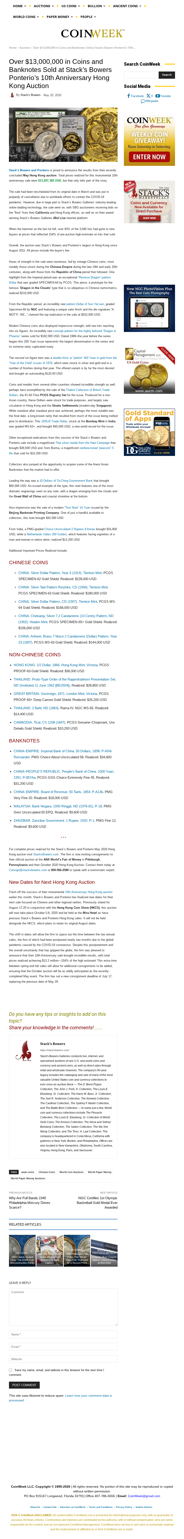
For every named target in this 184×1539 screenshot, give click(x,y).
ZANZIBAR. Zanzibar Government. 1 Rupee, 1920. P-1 (54, 820)
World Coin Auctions (71, 1172)
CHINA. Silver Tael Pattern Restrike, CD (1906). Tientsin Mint (63, 587)
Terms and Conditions (101, 1507)
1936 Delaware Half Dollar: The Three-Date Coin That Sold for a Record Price (77, 1258)
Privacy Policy (124, 1507)
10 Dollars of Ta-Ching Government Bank (66, 480)
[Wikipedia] (143, 101)
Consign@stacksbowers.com (28, 870)
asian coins (27, 1172)
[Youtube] (157, 96)
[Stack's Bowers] (12, 95)
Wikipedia (152, 101)
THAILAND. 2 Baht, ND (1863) (36, 708)
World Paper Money (100, 1172)
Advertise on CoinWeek (72, 1507)
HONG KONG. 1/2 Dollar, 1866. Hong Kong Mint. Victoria (56, 665)
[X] (148, 96)
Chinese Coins (47, 1172)
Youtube (165, 96)
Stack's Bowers (30, 94)
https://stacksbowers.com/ (54, 1050)
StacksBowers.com (46, 854)
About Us (35, 1507)
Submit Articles (144, 1507)
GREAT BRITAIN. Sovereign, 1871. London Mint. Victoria (55, 694)
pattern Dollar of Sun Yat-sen (85, 304)
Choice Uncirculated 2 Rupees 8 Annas (69, 529)
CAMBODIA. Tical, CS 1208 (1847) (39, 722)
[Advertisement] (149, 254)
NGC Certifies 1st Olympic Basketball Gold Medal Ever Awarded (97, 1202)
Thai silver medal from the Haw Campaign (82, 442)
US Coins (22, 1253)
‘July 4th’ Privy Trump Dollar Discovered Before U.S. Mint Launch (49, 1258)
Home (13, 48)
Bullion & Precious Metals (103, 1251)
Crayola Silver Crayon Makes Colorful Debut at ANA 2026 (104, 1260)
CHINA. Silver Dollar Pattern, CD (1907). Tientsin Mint (57, 601)
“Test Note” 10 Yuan (77, 507)
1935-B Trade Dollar (54, 421)
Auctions (25, 48)
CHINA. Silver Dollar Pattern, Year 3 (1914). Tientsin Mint (60, 573)
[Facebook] (128, 96)
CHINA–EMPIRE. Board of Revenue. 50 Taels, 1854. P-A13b (58, 792)
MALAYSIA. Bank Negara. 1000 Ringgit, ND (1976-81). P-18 (58, 806)
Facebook (137, 96)
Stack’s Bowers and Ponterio (29, 170)
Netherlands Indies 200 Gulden (47, 534)
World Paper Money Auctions (28, 1178)
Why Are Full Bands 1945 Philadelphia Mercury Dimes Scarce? (29, 1202)
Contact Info (50, 1507)
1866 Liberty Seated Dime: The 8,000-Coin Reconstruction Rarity (22, 1260)
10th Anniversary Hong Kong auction (88, 892)
